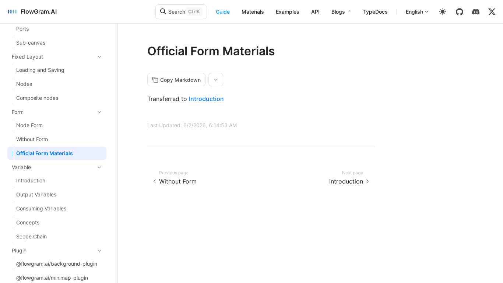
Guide (223, 11)
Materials (253, 11)
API (315, 11)
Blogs (338, 11)
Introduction (206, 98)
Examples (287, 11)
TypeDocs (375, 11)
